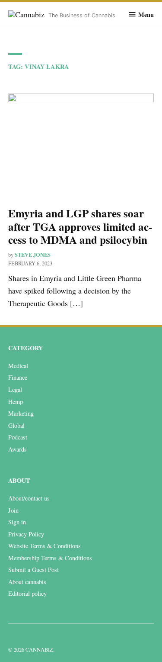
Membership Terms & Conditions (50, 558)
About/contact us (29, 498)
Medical (18, 366)
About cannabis (27, 582)
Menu (146, 14)
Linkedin (13, 636)
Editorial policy (27, 593)
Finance (17, 377)
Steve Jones (33, 254)
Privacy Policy (26, 534)
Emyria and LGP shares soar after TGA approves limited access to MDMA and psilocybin (80, 226)
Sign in (17, 522)
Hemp (15, 401)
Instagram (32, 636)
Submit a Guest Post (33, 569)
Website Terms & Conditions (44, 546)
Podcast (17, 437)
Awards (17, 449)
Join (13, 510)
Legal (15, 389)
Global (16, 425)
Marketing (21, 413)
